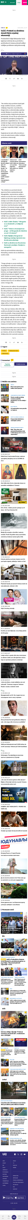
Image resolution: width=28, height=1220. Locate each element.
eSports (5, 1178)
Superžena (5, 1176)
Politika (12, 1059)
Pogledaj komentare (7, 364)
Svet (11, 988)
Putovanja (5, 1172)
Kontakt (15, 1189)
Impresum (15, 1178)
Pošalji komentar (20, 364)
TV (13, 1163)
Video (14, 1161)
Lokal (4, 1185)
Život (4, 1167)
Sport (4, 1163)
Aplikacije (15, 1184)
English (15, 1165)
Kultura (5, 1174)
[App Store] (19, 1197)
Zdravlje (5, 1169)
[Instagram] (21, 1154)
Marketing (15, 1175)
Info (4, 1161)
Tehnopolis (6, 1181)
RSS (14, 1186)
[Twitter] (18, 1154)
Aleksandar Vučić (14, 350)
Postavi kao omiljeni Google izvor (11, 53)
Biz (3, 1165)
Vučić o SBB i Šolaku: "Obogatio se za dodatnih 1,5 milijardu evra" (15, 224)
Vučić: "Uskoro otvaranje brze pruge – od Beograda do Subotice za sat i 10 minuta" (15, 231)
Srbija (3, 27)
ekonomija (5, 353)
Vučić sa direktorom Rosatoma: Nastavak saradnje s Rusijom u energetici (15, 245)
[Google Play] (8, 1197)
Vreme (14, 1167)
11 (7, 417)
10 (7, 406)
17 (25, 939)
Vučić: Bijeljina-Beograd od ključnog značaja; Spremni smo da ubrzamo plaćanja (14, 238)
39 (7, 385)
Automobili (5, 1183)
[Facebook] (15, 1154)
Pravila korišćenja (18, 1180)
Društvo (16, 1048)
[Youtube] (24, 1154)
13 (25, 1083)
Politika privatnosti (18, 1182)
